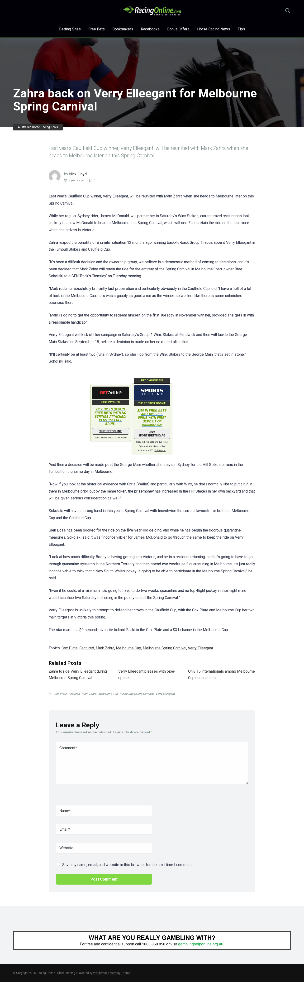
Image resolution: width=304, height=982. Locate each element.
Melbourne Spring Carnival (164, 648)
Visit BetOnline (110, 431)
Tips (241, 29)
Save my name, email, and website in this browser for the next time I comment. (127, 864)
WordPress (100, 973)
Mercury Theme (120, 973)
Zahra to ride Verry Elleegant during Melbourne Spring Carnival (78, 674)
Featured (86, 648)
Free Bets (96, 29)
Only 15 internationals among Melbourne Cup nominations (221, 674)
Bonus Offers (178, 29)
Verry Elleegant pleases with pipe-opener (147, 674)
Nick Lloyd (78, 174)
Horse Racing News (213, 29)
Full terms (160, 450)
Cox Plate (70, 648)
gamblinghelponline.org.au (200, 944)
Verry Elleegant (200, 648)
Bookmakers (122, 29)
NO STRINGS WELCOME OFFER (111, 437)
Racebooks (150, 29)
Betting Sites (70, 29)
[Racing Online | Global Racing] (152, 10)
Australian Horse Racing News (38, 127)
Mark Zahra (105, 648)
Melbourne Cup (128, 648)
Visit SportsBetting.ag (152, 433)
